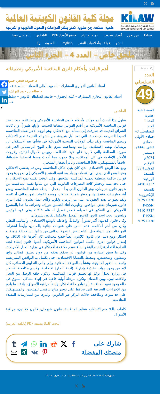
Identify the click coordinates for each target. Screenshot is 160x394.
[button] (38, 43)
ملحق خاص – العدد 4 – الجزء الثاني (80, 54)
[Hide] (1, 107)
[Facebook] (4, 84)
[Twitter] (4, 92)
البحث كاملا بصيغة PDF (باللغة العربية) (33, 323)
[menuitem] (50, 43)
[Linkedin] (4, 100)
